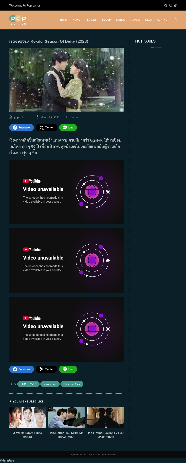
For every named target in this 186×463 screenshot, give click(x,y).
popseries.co (21, 117)
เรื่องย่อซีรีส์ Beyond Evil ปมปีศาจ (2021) (106, 435)
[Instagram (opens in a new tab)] (170, 5)
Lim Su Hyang (28, 384)
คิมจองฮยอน (50, 384)
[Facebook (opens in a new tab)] (165, 5)
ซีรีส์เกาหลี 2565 (72, 384)
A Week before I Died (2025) (27, 435)
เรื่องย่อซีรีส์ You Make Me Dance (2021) (66, 435)
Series (74, 117)
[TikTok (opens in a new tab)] (175, 5)
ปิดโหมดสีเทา (7, 460)
